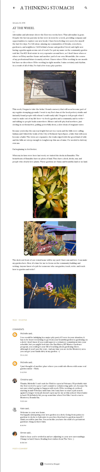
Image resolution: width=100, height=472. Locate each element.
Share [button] (14, 320)
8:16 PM (23, 425)
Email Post (23, 320)
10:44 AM (23, 355)
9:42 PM (23, 372)
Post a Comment (19, 448)
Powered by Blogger (52, 464)
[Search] (86, 7)
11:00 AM (23, 401)
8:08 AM (23, 443)
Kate (22, 408)
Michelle (24, 333)
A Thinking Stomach (47, 8)
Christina (24, 379)
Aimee (23, 433)
